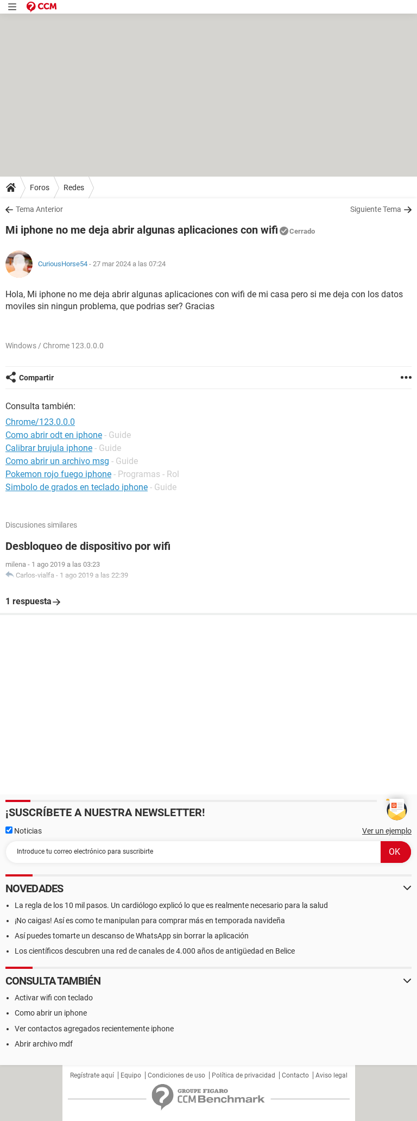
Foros (39, 187)
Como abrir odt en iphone (53, 435)
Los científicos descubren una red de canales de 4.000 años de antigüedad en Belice (155, 951)
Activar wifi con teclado (54, 997)
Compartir (36, 377)
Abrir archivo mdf (44, 1043)
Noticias (27, 830)
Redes (74, 187)
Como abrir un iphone (51, 1013)
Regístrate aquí (92, 1075)
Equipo (131, 1075)
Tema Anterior (39, 209)
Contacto (295, 1075)
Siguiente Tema (375, 209)
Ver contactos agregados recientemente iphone (94, 1028)
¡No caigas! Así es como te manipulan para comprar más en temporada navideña (150, 920)
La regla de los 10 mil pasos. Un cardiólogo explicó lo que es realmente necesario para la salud (171, 905)
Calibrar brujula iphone (48, 448)
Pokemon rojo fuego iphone (58, 474)
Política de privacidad (243, 1075)
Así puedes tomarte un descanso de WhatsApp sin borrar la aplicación (132, 935)
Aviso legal (331, 1075)
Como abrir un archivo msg (57, 461)
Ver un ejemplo (387, 830)
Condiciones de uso (176, 1075)
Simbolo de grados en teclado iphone (76, 487)
